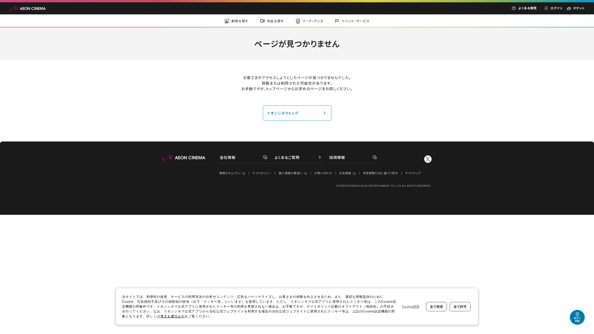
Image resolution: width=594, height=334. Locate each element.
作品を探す (275, 21)
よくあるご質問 (287, 157)
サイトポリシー (262, 173)
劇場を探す (240, 21)
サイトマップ (413, 173)
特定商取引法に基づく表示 (380, 173)
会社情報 (228, 157)
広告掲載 (345, 173)
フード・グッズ (312, 21)
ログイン (557, 8)
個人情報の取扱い (291, 173)
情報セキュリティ (230, 173)
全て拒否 (436, 306)
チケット (579, 8)
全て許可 (460, 306)
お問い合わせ (323, 173)
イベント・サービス (356, 21)
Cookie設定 (411, 306)
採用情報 (337, 157)
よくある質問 (527, 8)
